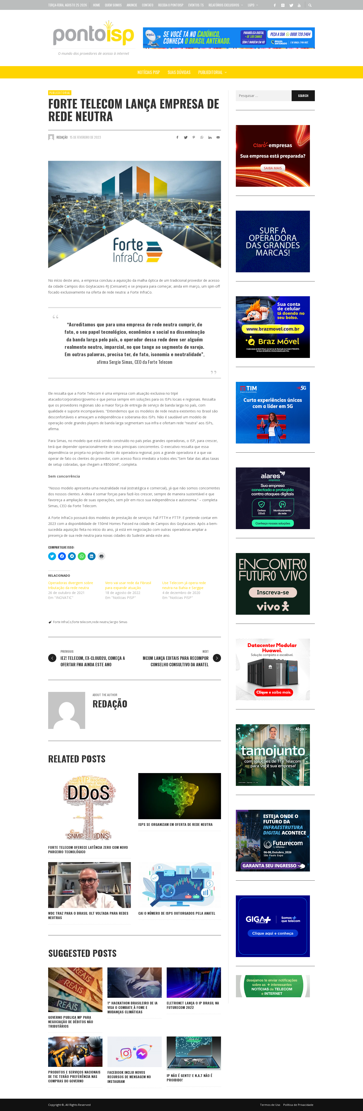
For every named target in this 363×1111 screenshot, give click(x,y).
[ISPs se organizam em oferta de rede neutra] (171, 796)
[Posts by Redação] (51, 137)
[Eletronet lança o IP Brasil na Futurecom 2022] (186, 982)
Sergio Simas (118, 622)
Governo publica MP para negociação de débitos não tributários (70, 1022)
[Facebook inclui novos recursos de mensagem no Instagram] (126, 1051)
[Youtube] (299, 5)
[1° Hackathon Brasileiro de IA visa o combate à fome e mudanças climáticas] (126, 982)
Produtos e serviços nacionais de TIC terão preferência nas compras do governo (74, 1076)
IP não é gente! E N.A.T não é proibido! (189, 1077)
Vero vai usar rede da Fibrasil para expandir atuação (128, 585)
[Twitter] (291, 5)
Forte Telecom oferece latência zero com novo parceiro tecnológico (88, 849)
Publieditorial (59, 93)
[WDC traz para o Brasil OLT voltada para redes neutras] (81, 885)
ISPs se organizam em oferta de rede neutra (175, 824)
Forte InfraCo (62, 622)
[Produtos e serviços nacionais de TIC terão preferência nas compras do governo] (67, 1051)
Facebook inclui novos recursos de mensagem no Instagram (129, 1077)
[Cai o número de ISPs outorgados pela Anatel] (171, 885)
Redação (62, 137)
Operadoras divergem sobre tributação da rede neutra (70, 585)
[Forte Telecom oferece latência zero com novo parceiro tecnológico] (81, 807)
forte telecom (81, 622)
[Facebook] (274, 5)
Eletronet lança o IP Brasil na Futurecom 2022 (193, 1005)
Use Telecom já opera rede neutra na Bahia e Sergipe (184, 585)
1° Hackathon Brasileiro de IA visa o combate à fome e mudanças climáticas (132, 1007)
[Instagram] (282, 5)
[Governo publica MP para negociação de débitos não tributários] (67, 989)
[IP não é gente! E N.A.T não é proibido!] (186, 1053)
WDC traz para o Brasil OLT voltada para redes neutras (88, 915)
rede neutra (100, 622)
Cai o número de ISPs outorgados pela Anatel (176, 913)
